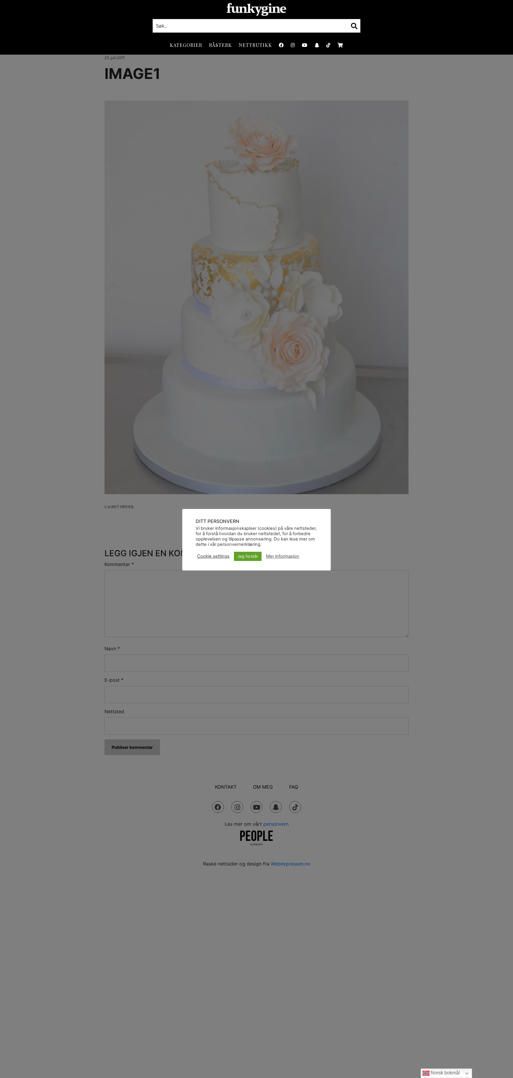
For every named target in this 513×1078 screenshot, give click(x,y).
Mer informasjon (282, 556)
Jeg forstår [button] (248, 556)
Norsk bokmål (445, 1072)
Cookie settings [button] (213, 556)
